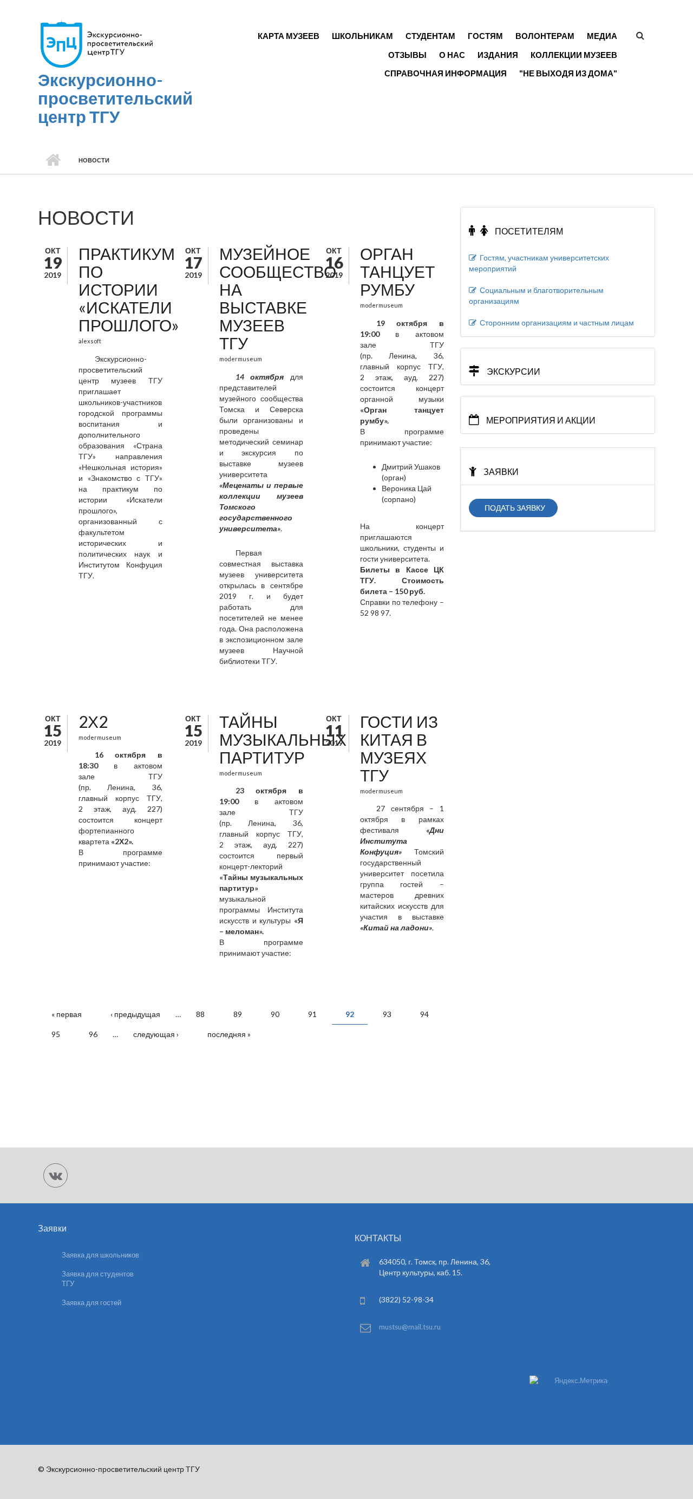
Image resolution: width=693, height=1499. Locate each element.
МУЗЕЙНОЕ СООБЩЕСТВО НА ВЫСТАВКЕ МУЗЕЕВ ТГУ (277, 298)
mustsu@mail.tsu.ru (410, 1326)
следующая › (156, 1034)
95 (55, 1034)
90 (275, 1014)
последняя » (229, 1034)
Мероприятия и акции (540, 420)
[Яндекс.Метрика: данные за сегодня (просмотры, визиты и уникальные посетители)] (568, 1381)
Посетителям (528, 231)
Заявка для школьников (100, 1254)
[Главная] (96, 43)
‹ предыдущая (135, 1014)
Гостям (485, 36)
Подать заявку (513, 507)
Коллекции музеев (574, 55)
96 (93, 1034)
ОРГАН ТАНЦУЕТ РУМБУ (397, 271)
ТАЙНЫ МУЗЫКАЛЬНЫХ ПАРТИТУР (282, 739)
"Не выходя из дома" (568, 73)
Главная (53, 160)
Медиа (602, 36)
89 (237, 1014)
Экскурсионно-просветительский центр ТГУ (115, 98)
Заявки (500, 471)
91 (312, 1014)
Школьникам (362, 36)
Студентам (430, 36)
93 (387, 1014)
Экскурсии (512, 371)
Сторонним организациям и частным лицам (555, 322)
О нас (452, 55)
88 (200, 1014)
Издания (498, 55)
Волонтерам (544, 36)
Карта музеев (288, 36)
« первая (66, 1014)
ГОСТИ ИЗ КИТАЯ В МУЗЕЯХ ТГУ (399, 748)
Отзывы (407, 55)
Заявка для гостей (91, 1302)
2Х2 (93, 721)
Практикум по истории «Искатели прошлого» (129, 289)
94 (424, 1014)
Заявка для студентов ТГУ (98, 1278)
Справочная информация (445, 73)
